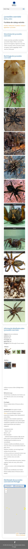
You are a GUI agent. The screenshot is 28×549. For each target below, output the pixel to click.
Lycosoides (13, 27)
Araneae (23, 25)
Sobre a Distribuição (20, 535)
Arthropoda (11, 25)
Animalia (6, 25)
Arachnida (17, 25)
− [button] (6, 492)
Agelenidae (6, 27)
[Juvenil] (14, 95)
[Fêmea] (14, 215)
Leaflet (17, 533)
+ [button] (6, 489)
